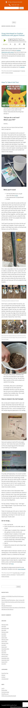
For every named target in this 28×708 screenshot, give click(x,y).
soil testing (12, 574)
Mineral (3, 675)
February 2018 (5, 643)
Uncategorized (16, 71)
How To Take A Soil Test (10, 82)
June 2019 (4, 634)
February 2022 (5, 624)
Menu (14, 22)
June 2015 (4, 663)
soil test (8, 574)
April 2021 (4, 626)
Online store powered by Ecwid (9, 695)
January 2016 (4, 656)
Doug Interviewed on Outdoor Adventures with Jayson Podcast (13, 34)
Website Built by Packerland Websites (18, 707)
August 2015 (4, 662)
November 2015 (5, 658)
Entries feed (4, 690)
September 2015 (5, 660)
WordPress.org (5, 694)
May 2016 (4, 650)
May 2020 (4, 630)
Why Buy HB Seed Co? (7, 605)
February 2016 (5, 654)
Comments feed (5, 692)
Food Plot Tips (16, 572)
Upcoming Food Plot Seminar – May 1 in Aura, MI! (13, 600)
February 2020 (5, 632)
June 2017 (4, 645)
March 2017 (4, 647)
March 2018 (4, 641)
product (3, 677)
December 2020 (5, 628)
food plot (4, 574)
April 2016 (4, 652)
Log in (3, 688)
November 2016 (5, 649)
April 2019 (4, 636)
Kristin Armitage (9, 72)
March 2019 (4, 637)
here (16, 195)
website (22, 67)
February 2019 (5, 639)
